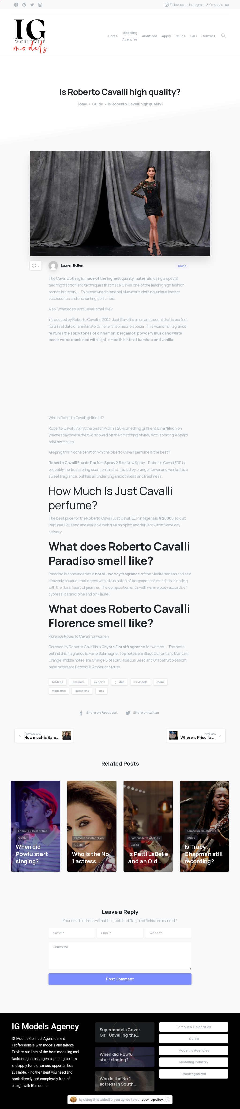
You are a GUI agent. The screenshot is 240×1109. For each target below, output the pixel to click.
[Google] (24, 5)
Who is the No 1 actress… (90, 857)
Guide (97, 104)
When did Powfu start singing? (32, 854)
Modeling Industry (193, 1062)
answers (79, 682)
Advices (57, 682)
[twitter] (32, 5)
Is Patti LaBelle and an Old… (148, 857)
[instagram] (40, 5)
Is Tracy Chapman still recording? (203, 854)
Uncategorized (193, 1074)
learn (160, 682)
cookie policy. (153, 1099)
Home (82, 104)
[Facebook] (16, 5)
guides (119, 682)
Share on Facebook (101, 712)
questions (82, 691)
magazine (59, 691)
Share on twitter (146, 712)
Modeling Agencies (194, 1050)
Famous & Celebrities (193, 1027)
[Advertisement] (120, 380)
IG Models (140, 682)
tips (101, 691)
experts (99, 682)
